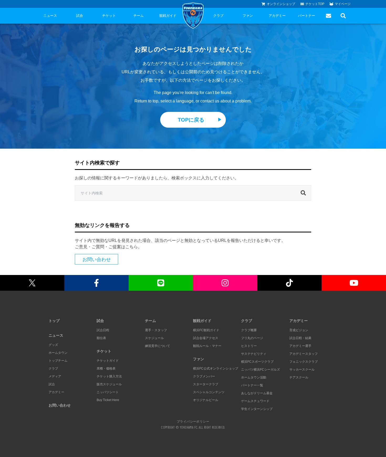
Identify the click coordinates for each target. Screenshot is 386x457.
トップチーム (58, 360)
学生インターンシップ (257, 409)
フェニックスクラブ (303, 361)
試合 (79, 16)
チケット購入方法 (109, 376)
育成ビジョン (298, 330)
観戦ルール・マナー (207, 346)
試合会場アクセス (205, 338)
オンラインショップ (281, 4)
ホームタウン (58, 353)
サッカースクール (302, 369)
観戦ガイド (167, 16)
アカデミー (277, 16)
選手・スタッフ (156, 330)
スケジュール (154, 338)
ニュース (50, 16)
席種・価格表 (106, 368)
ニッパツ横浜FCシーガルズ (260, 369)
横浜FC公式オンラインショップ (215, 368)
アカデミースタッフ (303, 354)
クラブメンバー (204, 376)
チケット (109, 16)
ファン (248, 16)
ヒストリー (249, 346)
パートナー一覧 (252, 385)
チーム (138, 16)
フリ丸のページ (252, 338)
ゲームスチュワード (255, 401)
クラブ (218, 16)
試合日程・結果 (300, 338)
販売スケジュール (109, 384)
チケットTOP (314, 4)
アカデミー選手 (300, 346)
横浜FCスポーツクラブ (257, 361)
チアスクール (298, 377)
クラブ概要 (249, 330)
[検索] (305, 193)
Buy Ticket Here (108, 400)
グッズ (53, 345)
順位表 (101, 338)
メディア (55, 376)
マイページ (343, 4)
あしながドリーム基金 (257, 393)
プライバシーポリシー (193, 421)
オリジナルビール (205, 400)
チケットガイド (108, 360)
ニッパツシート (108, 392)
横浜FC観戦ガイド (206, 330)
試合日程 (103, 330)
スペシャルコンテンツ (209, 392)
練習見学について (157, 346)
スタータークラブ (205, 384)
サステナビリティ (253, 354)
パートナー (306, 16)
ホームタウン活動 (253, 377)
